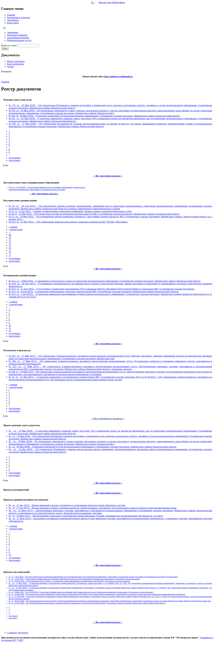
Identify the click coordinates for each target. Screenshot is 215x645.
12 (10, 331)
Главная (5, 82)
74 (10, 248)
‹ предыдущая (15, 229)
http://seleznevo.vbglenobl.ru (118, 76)
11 (10, 328)
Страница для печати (17, 632)
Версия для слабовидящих (112, 2)
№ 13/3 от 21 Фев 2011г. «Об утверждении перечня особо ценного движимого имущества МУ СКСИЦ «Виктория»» (68, 222)
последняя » (15, 160)
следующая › (15, 157)
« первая (13, 227)
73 (10, 245)
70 (10, 237)
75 (10, 250)
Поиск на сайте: (9, 45)
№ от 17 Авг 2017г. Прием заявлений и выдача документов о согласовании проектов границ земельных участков (67, 505)
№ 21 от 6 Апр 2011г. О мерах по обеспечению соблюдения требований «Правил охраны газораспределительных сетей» (70, 211)
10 (10, 325)
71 (10, 240)
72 (10, 242)
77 (10, 256)
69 (10, 234)
